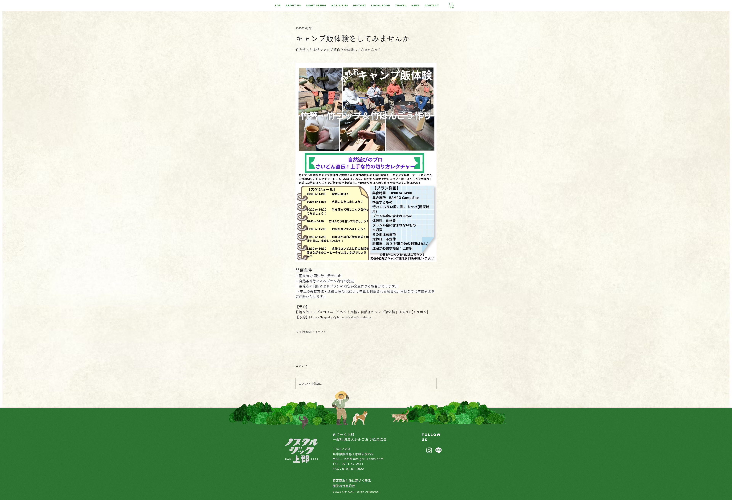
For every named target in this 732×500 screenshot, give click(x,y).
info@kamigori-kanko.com (363, 458)
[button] (452, 5)
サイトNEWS (304, 331)
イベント (320, 331)
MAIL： (338, 458)
